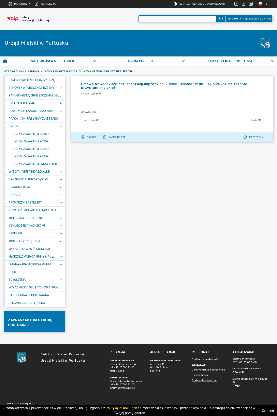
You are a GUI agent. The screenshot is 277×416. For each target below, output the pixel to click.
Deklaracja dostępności (205, 359)
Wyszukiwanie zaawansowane (249, 18)
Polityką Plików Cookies (123, 408)
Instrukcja (48, 3)
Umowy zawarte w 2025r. (60, 71)
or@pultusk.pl (117, 370)
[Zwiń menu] (61, 126)
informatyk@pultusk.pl (122, 388)
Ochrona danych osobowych (208, 369)
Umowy (34, 71)
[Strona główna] (5, 61)
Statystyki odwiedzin (204, 380)
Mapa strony (22, 3)
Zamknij (268, 410)
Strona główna (15, 71)
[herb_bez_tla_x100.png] (264, 43)
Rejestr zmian (200, 375)
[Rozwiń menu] (61, 88)
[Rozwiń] (94, 61)
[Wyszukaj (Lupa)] (220, 19)
